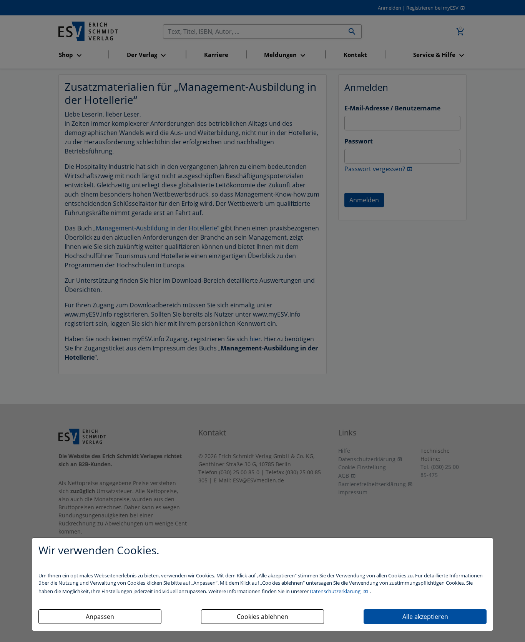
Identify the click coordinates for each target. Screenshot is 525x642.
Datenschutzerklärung (336, 591)
